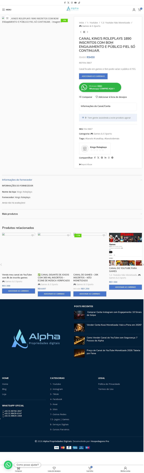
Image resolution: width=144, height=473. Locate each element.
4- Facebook (56, 399)
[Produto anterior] (80, 32)
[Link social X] (68, 3)
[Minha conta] (134, 9)
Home (5, 384)
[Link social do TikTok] (79, 3)
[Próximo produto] (87, 32)
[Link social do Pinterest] (102, 158)
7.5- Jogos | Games (59, 419)
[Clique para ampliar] (7, 18)
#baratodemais (111, 138)
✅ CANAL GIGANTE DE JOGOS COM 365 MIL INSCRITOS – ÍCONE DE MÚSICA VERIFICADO (54, 277)
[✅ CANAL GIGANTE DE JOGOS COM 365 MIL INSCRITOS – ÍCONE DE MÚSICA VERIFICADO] (54, 252)
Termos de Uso (105, 389)
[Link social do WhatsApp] (109, 158)
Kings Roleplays (22, 197)
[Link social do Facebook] (65, 3)
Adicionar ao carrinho (93, 76)
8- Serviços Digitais (59, 424)
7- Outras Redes (58, 414)
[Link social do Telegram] (112, 158)
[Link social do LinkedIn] (105, 158)
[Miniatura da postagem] (79, 315)
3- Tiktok (54, 394)
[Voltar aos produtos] (84, 32)
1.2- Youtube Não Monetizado (115, 22)
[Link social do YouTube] (75, 3)
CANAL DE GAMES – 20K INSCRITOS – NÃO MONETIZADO (85, 277)
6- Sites (54, 409)
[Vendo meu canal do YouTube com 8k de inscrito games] (18, 252)
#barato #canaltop (94, 138)
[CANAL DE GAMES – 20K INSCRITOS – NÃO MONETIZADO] (89, 252)
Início (81, 22)
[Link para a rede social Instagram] (72, 3)
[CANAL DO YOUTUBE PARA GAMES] (125, 249)
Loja (4, 394)
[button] (8, 465)
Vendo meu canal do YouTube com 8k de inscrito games (17, 276)
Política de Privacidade (109, 384)
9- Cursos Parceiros (59, 429)
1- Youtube (92, 22)
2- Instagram (56, 389)
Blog (4, 389)
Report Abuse (86, 164)
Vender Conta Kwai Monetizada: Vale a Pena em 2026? (114, 325)
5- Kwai (53, 404)
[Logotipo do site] (72, 9)
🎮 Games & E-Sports (89, 26)
